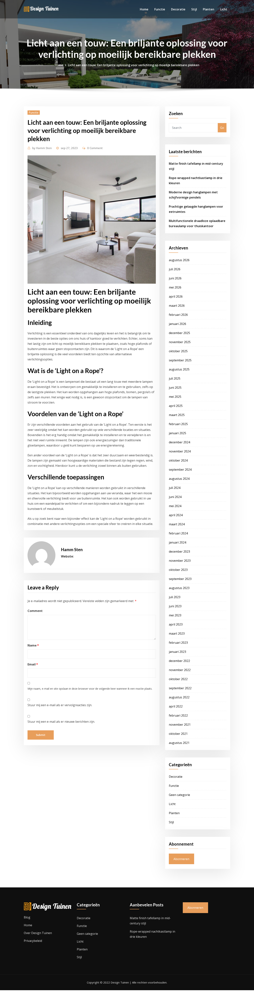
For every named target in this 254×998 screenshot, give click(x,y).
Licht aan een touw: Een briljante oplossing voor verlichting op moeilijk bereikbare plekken (133, 65)
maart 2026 (177, 306)
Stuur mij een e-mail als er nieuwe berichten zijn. (61, 722)
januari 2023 (177, 652)
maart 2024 (177, 524)
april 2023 (176, 624)
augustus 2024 (179, 479)
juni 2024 (175, 497)
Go (222, 128)
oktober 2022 (178, 679)
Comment (35, 611)
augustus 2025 (179, 369)
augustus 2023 (179, 588)
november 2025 (180, 342)
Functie (159, 9)
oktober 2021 (178, 734)
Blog (27, 917)
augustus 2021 (179, 743)
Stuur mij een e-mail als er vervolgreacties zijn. (60, 705)
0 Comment (95, 148)
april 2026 (176, 296)
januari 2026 (177, 324)
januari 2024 (177, 542)
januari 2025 (177, 433)
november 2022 (180, 670)
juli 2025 (174, 378)
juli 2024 (174, 488)
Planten (208, 9)
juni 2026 (175, 278)
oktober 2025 (178, 351)
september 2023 (180, 579)
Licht (223, 9)
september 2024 (180, 469)
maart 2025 (177, 415)
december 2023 (179, 551)
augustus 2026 (179, 260)
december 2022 (179, 661)
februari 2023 (178, 643)
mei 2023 (175, 615)
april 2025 (176, 406)
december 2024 (179, 442)
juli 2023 (174, 597)
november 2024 (180, 451)
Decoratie (178, 9)
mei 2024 (175, 506)
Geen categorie (179, 795)
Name (33, 645)
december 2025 (179, 333)
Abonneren (181, 859)
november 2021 (180, 725)
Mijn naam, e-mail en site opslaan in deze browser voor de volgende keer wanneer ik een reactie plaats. (90, 688)
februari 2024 (178, 533)
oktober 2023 (178, 570)
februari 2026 (178, 315)
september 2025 (180, 360)
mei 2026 (175, 287)
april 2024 (176, 515)
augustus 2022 (179, 697)
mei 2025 (175, 397)
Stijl (194, 9)
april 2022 (176, 706)
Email (33, 664)
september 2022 (180, 688)
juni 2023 (175, 606)
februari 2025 (178, 424)
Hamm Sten (42, 148)
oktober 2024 (178, 460)
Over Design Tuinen (38, 933)
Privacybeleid (33, 941)
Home (144, 9)
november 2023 (180, 561)
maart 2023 (177, 633)
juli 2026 (174, 269)
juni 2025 (175, 388)
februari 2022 (178, 715)
